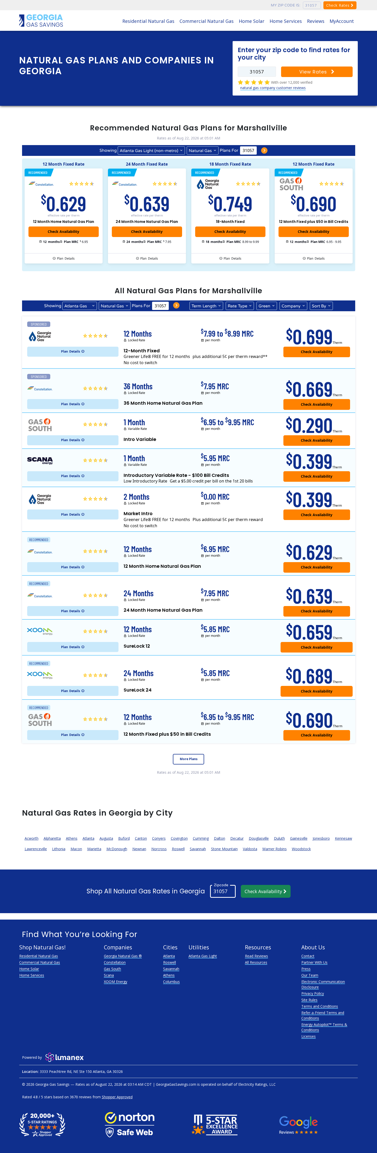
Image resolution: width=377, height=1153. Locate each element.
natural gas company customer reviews (273, 87)
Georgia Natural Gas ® (123, 955)
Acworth (31, 838)
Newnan (139, 848)
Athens (71, 838)
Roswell (178, 848)
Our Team (309, 975)
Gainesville (298, 838)
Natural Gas (200, 150)
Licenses (308, 1036)
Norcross (159, 848)
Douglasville (259, 838)
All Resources (256, 962)
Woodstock (301, 848)
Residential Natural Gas (148, 21)
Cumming (201, 838)
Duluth (279, 838)
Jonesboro (321, 838)
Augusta (106, 838)
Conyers (159, 838)
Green (264, 306)
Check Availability (264, 891)
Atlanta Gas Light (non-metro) (149, 150)
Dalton (219, 838)
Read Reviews (256, 955)
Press (306, 968)
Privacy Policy (312, 993)
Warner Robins (274, 848)
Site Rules (309, 999)
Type (237, 306)
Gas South (112, 968)
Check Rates (338, 5)
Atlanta (88, 838)
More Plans (188, 759)
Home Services (286, 21)
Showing (108, 150)
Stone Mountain (224, 848)
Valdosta (250, 848)
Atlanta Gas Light (202, 955)
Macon (76, 848)
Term (204, 306)
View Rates (314, 72)
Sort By (319, 306)
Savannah (198, 848)
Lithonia (58, 848)
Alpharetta (52, 838)
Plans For (229, 150)
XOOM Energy (115, 981)
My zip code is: (285, 5)
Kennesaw (343, 838)
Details (66, 258)
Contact (307, 955)
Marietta (94, 848)
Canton (141, 838)
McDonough (116, 848)
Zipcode (221, 885)
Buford (124, 838)
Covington (179, 838)
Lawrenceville (36, 848)
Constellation (115, 962)
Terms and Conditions (319, 1006)
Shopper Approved (117, 1096)
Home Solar (251, 21)
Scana (109, 975)
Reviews (315, 21)
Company (291, 306)
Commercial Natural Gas (207, 21)
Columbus (171, 981)
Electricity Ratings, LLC (257, 1084)
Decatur (237, 838)
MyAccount (342, 21)
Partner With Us (314, 962)
